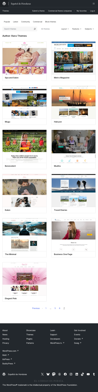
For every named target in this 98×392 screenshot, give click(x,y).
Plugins (29, 339)
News (4, 334)
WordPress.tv (57, 343)
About (5, 330)
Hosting (5, 339)
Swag (77, 343)
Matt (5, 355)
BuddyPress (8, 363)
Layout (64, 29)
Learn (52, 330)
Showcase (30, 330)
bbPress (7, 359)
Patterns (30, 343)
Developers (55, 339)
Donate (78, 339)
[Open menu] (94, 3)
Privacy (5, 343)
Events (77, 334)
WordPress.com (10, 351)
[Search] (34, 29)
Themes (5, 11)
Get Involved (80, 330)
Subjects (88, 29)
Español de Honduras (17, 374)
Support (53, 334)
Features (75, 29)
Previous (36, 308)
